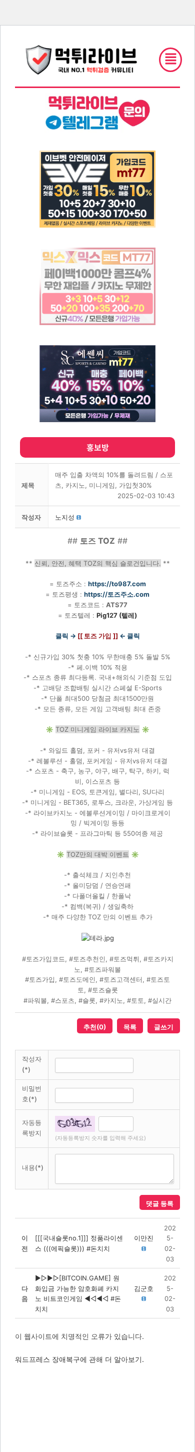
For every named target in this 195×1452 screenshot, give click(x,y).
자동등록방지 (32, 1127)
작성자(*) (32, 1064)
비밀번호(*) (32, 1093)
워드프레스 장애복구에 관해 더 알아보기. (79, 1359)
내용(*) (33, 1167)
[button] (64, 517)
